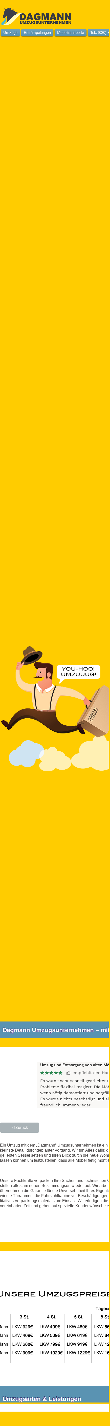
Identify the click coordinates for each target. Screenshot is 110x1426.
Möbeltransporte (70, 32)
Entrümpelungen (37, 32)
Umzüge (10, 32)
